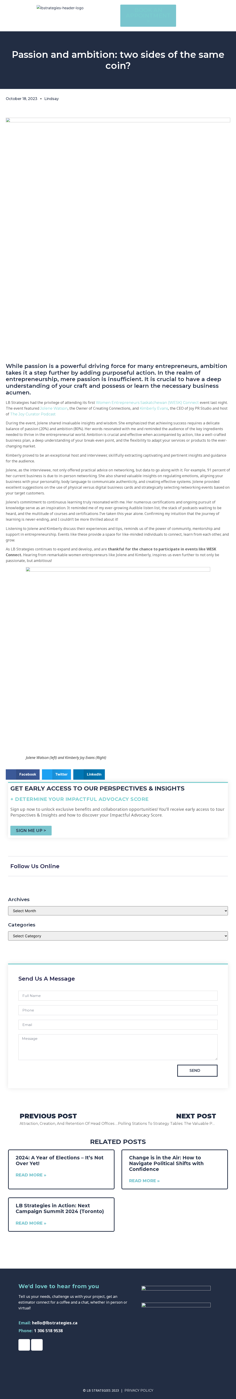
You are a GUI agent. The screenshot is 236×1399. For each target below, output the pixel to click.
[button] (204, 9)
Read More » (31, 1175)
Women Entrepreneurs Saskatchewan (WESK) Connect (147, 402)
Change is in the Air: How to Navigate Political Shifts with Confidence (166, 1163)
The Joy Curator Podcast (33, 414)
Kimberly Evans (154, 408)
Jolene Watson (54, 408)
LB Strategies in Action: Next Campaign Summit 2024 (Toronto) (60, 1208)
